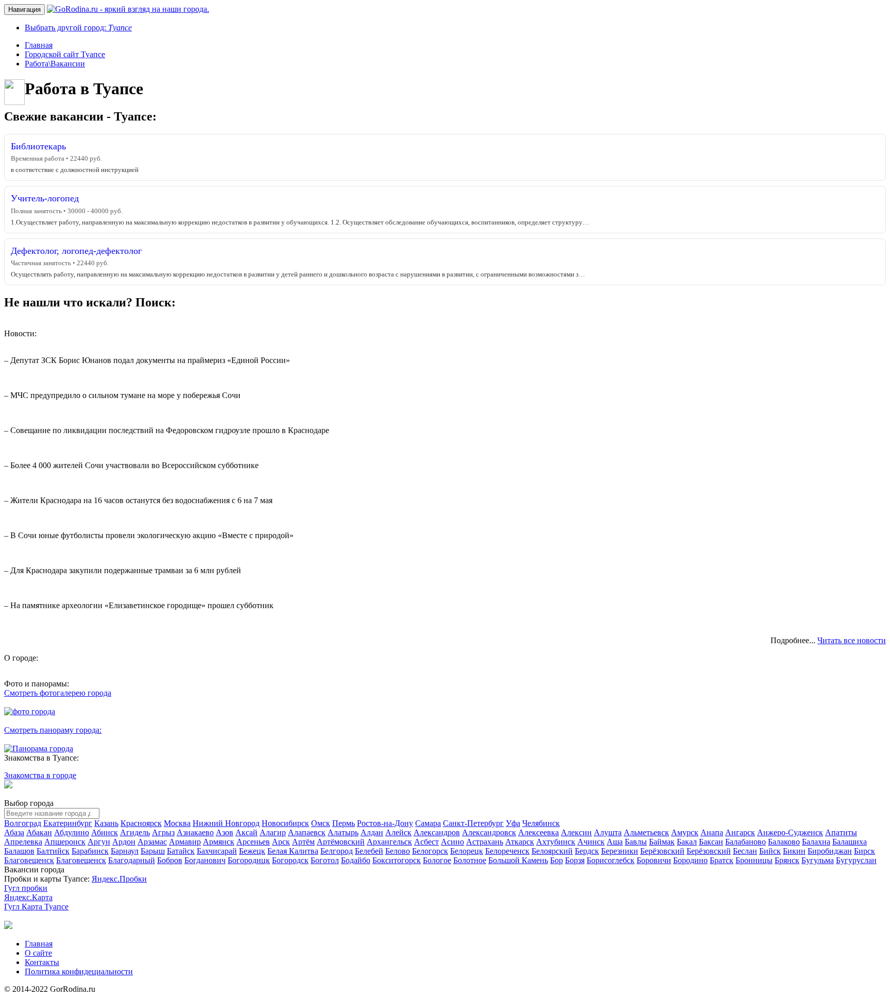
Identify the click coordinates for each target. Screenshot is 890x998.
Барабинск (90, 851)
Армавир (185, 841)
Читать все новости (851, 640)
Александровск (489, 832)
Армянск (218, 841)
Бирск (864, 851)
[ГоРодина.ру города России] (8, 926)
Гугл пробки (25, 888)
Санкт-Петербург (473, 823)
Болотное (469, 860)
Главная (39, 943)
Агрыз (163, 832)
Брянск (787, 860)
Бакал (687, 841)
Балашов (19, 851)
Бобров (169, 860)
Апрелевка (23, 841)
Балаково (784, 841)
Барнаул (125, 851)
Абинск (104, 832)
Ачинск (591, 841)
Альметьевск (646, 832)
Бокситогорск (396, 860)
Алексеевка (538, 832)
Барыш (153, 851)
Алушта (608, 832)
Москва (177, 823)
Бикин (794, 851)
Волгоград (22, 823)
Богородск (290, 860)
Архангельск (389, 841)
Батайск (181, 851)
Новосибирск (285, 823)
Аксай (246, 832)
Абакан (39, 832)
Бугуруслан (856, 860)
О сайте (38, 953)
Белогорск (430, 851)
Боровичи (654, 860)
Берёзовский (662, 851)
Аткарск (519, 841)
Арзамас (152, 841)
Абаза (14, 832)
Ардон (123, 841)
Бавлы (636, 841)
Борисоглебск (611, 860)
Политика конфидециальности (79, 971)
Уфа (513, 823)
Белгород (336, 851)
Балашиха (849, 841)
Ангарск (740, 832)
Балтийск (53, 851)
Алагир (273, 832)
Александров (437, 832)
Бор (556, 860)
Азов (224, 832)
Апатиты (841, 832)
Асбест (426, 841)
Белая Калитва (292, 851)
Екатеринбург (67, 823)
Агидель (135, 832)
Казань (106, 823)
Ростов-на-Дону (385, 823)
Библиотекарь (38, 146)
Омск (320, 823)
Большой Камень (518, 860)
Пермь (343, 823)
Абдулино (71, 832)
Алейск (398, 832)
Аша (615, 841)
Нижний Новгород (226, 823)
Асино (452, 841)
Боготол (325, 860)
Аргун (99, 841)
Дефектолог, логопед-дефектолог (76, 251)
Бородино (690, 860)
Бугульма (817, 860)
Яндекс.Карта (28, 897)
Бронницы (754, 860)
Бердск (587, 851)
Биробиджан (830, 851)
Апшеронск (64, 841)
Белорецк (466, 851)
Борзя (575, 860)
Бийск (770, 851)
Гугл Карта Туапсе (36, 906)
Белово (397, 851)
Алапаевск (307, 832)
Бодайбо (355, 860)
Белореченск (507, 851)
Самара (428, 823)
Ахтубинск (555, 841)
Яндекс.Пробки (119, 878)
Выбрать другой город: (78, 27)
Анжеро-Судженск (790, 832)
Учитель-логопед (45, 198)
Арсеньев (253, 841)
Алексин (576, 832)
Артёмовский (341, 841)
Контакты (42, 962)
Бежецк (252, 851)
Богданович (205, 860)
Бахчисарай (217, 851)
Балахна (816, 841)
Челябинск (541, 823)
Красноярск (141, 823)
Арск (281, 841)
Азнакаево (195, 832)
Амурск (684, 832)
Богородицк (249, 860)
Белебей (369, 851)
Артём (303, 841)
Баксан (711, 841)
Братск (721, 860)
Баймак (662, 841)
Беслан (745, 851)
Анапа (711, 832)
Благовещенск (29, 860)
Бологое (437, 860)
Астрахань (484, 841)
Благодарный (131, 860)
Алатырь (343, 832)
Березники (619, 851)
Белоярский (552, 851)
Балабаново (745, 841)
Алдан (372, 832)
